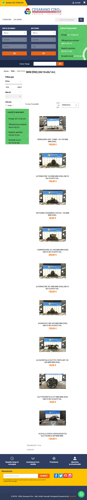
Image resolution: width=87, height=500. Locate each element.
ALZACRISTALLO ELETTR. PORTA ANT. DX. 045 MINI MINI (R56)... (52, 361)
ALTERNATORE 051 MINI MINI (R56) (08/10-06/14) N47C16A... (52, 288)
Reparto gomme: (68, 48)
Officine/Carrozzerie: (70, 40)
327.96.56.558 (79, 56)
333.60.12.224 (66, 51)
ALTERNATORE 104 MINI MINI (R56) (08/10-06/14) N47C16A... (52, 177)
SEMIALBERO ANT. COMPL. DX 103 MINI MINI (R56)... (52, 140)
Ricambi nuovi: (67, 56)
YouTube (65, 476)
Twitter (61, 476)
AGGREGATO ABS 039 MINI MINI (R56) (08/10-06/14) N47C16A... (52, 324)
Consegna (6, 20)
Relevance (69, 105)
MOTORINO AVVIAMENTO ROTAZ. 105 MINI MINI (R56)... (52, 214)
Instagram (70, 476)
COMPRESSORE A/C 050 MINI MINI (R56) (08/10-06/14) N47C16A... (52, 251)
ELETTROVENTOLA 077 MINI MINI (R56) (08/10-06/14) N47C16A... (52, 398)
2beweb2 (72, 496)
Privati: (64, 35)
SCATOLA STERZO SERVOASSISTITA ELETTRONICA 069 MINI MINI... (53, 435)
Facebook (56, 476)
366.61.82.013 (66, 43)
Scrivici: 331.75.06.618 (14, 3)
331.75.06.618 (72, 35)
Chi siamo (17, 20)
